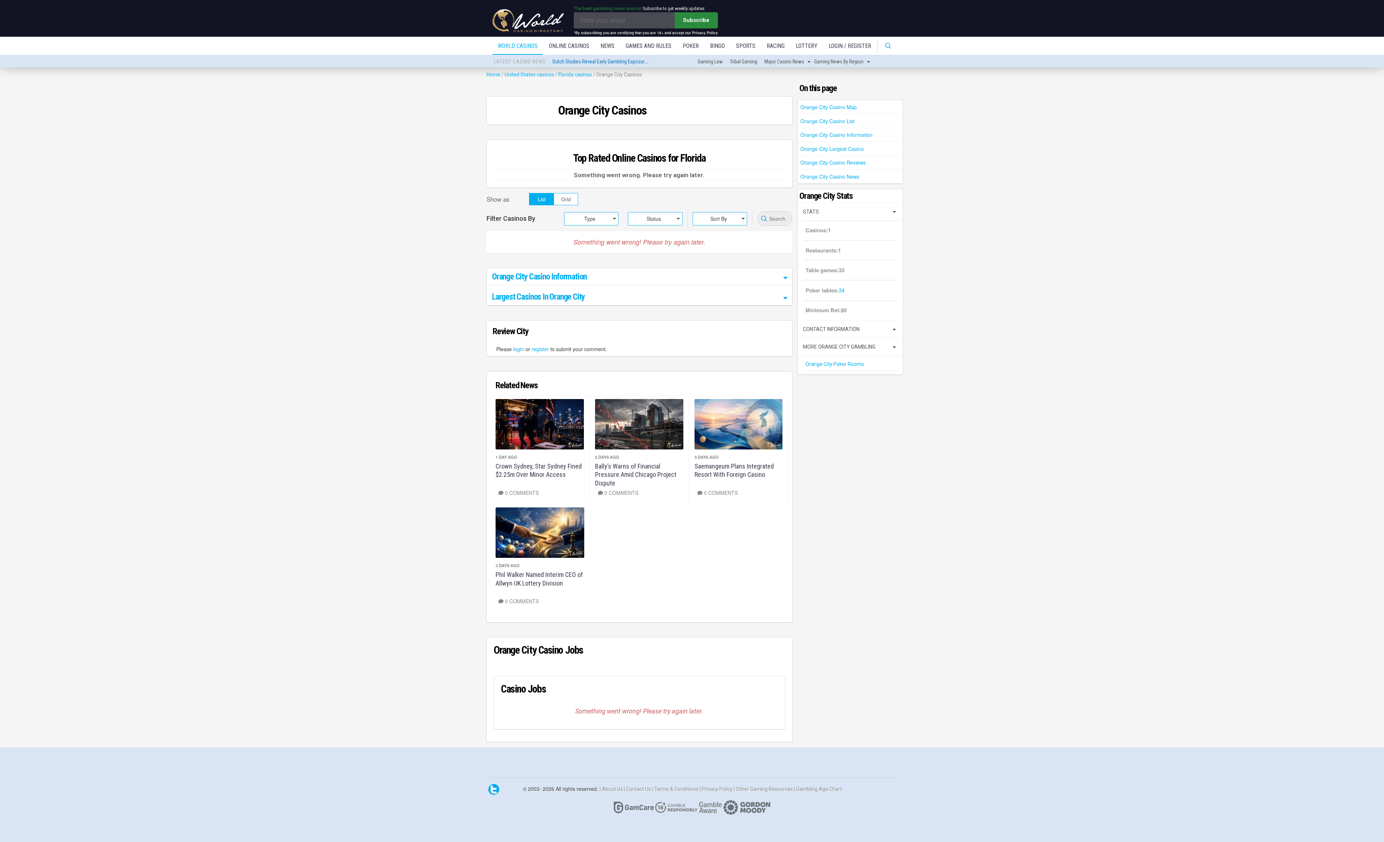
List (542, 199)
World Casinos (518, 45)
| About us (612, 789)
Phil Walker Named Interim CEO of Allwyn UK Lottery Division (539, 579)
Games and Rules (648, 45)
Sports (745, 45)
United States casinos (529, 74)
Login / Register (850, 45)
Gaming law (710, 61)
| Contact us (638, 789)
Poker (691, 45)
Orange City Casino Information (836, 134)
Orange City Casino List (827, 121)
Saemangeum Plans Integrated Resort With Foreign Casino (734, 470)
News (607, 45)
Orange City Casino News (829, 176)
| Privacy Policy (717, 789)
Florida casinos (575, 74)
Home (493, 74)
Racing (776, 45)
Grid (566, 199)
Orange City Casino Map (828, 107)
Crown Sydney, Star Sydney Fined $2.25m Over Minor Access (539, 470)
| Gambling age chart (818, 789)
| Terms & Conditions (676, 789)
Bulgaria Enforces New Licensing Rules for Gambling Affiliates (616, 61)
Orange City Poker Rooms (835, 364)
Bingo (717, 45)
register (540, 349)
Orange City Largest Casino (832, 148)
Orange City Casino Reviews (833, 162)
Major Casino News (784, 61)
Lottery (806, 45)
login (518, 349)
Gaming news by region (839, 61)
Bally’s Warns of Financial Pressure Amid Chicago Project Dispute (636, 474)
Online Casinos (569, 45)
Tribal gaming (743, 61)
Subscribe (696, 20)
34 (841, 290)
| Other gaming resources (764, 789)
